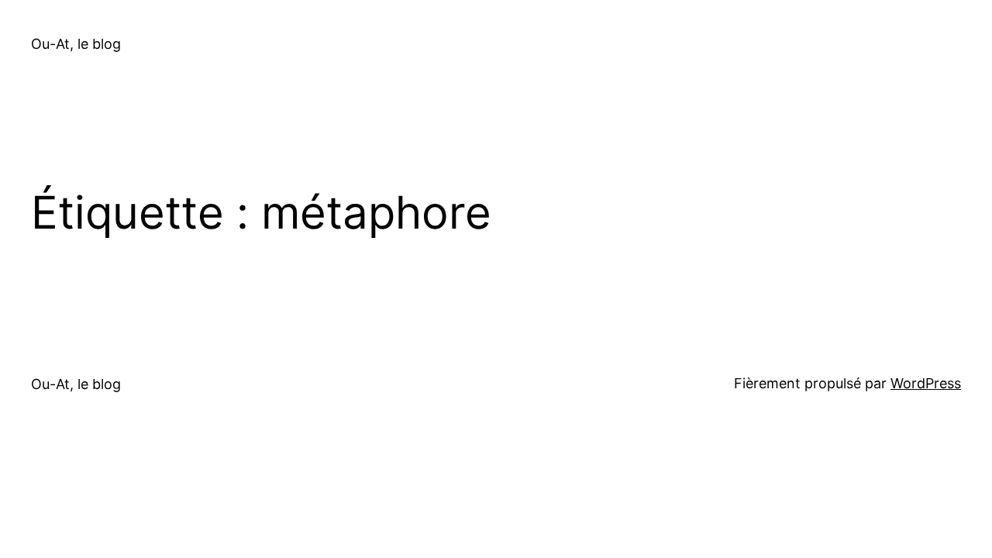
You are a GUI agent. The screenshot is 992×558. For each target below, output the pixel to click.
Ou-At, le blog (76, 44)
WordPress (925, 383)
